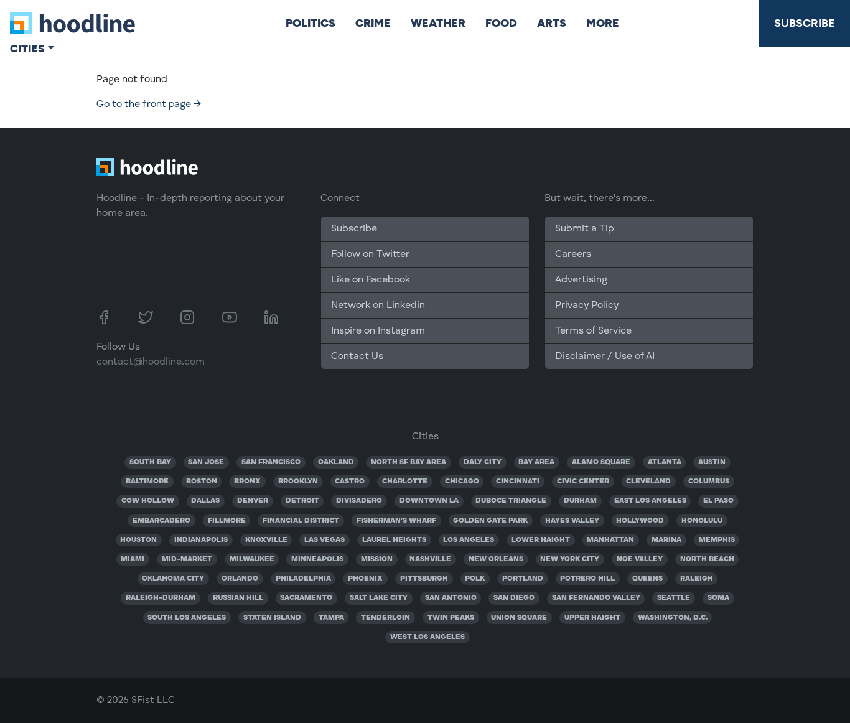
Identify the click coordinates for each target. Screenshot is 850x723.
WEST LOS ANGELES (427, 637)
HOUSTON (138, 540)
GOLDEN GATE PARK (490, 521)
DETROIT (302, 501)
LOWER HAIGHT (540, 540)
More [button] (602, 23)
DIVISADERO (359, 501)
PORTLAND (522, 578)
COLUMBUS (708, 481)
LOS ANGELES (468, 540)
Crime (373, 23)
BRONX (247, 481)
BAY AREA (536, 462)
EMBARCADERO (161, 521)
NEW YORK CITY (569, 559)
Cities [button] (27, 48)
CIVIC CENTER (583, 481)
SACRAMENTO (306, 598)
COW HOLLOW (147, 501)
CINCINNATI (517, 481)
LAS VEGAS (324, 540)
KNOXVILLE (266, 540)
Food (501, 23)
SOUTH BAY (150, 462)
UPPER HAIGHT (592, 618)
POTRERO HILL (587, 578)
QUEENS (647, 578)
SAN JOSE (206, 462)
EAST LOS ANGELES (650, 501)
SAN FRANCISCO (271, 462)
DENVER (252, 501)
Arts (551, 23)
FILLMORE (227, 521)
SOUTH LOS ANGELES (186, 618)
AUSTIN (712, 462)
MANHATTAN (610, 540)
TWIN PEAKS (450, 618)
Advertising (581, 280)
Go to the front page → (148, 105)
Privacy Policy (587, 305)
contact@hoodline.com (150, 362)
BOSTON (201, 481)
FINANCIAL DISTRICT (301, 521)
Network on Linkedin (378, 305)
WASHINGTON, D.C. (673, 618)
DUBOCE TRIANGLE (510, 501)
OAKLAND (336, 462)
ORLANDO (240, 578)
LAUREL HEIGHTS (394, 540)
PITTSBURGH (424, 578)
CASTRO (350, 481)
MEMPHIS (717, 540)
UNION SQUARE (519, 618)
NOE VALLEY (640, 559)
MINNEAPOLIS (317, 559)
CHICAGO (462, 481)
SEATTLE (673, 598)
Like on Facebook (370, 280)
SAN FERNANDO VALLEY (596, 598)
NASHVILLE (430, 559)
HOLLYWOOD (640, 521)
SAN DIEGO (514, 598)
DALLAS (205, 501)
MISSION (377, 559)
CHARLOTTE (404, 481)
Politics (310, 23)
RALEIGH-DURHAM (160, 598)
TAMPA (331, 618)
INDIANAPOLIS (201, 540)
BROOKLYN (298, 481)
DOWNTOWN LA (429, 501)
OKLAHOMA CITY (173, 578)
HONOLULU (701, 521)
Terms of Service (593, 331)
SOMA (718, 598)
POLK (475, 578)
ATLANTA (664, 462)
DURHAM (580, 501)
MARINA (666, 540)
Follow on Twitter (370, 254)
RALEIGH (696, 578)
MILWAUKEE (252, 559)
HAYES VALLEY (572, 521)
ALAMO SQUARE (601, 462)
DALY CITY (483, 462)
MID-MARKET (187, 559)
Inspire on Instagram (378, 331)
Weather (438, 23)
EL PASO (718, 501)
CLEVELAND (648, 481)
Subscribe (804, 23)
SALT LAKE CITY (379, 598)
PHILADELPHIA (303, 578)
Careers (573, 254)
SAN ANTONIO (451, 598)
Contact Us (357, 357)
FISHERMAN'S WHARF (396, 521)
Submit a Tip (584, 229)
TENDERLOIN (385, 618)
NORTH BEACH (707, 559)
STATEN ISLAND (272, 618)
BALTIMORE (147, 481)
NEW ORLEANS (496, 559)
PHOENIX (365, 578)
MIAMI (132, 559)
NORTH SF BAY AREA (408, 462)
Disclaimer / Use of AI (605, 357)
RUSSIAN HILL (238, 598)
